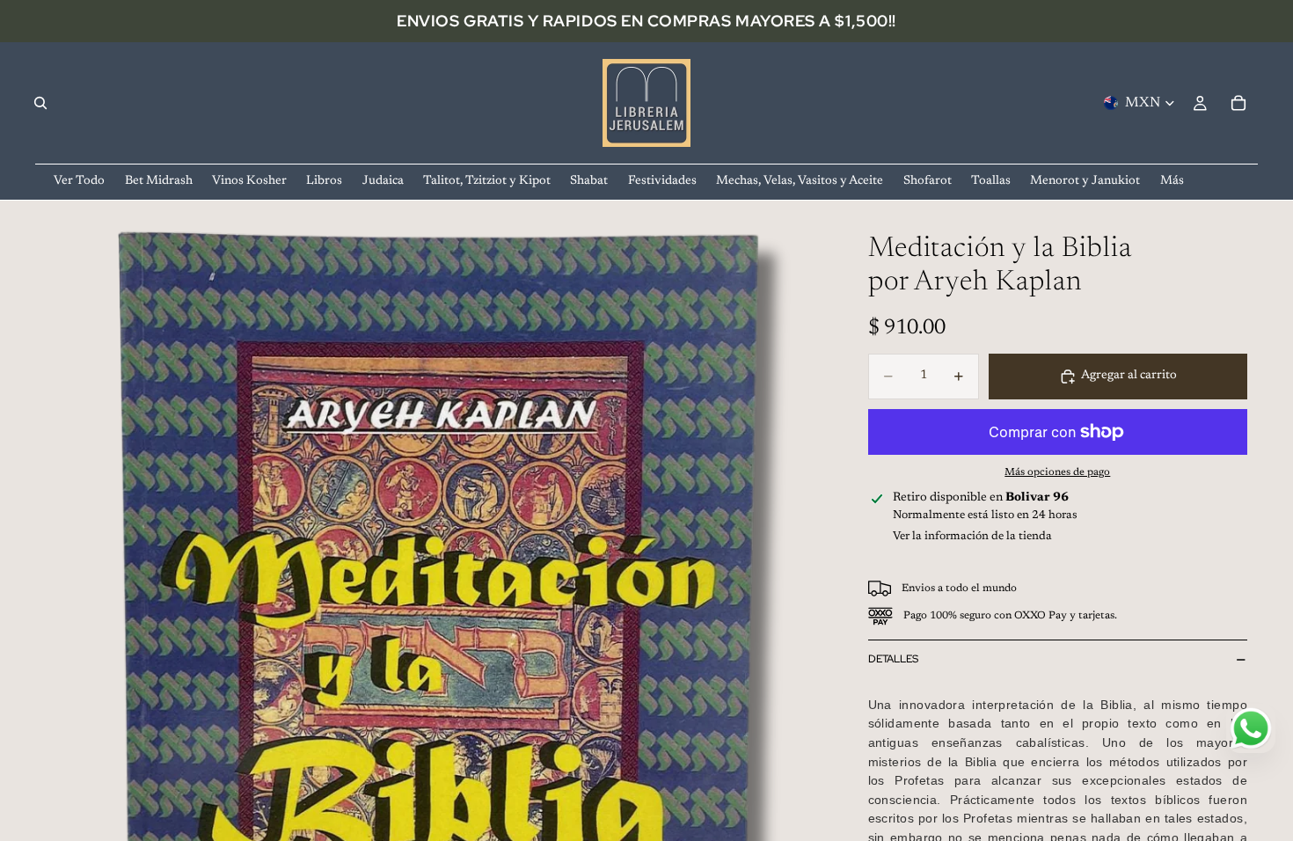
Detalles (893, 659)
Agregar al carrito (1129, 375)
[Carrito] (1238, 103)
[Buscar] (40, 103)
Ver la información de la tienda (972, 536)
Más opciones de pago (1057, 472)
